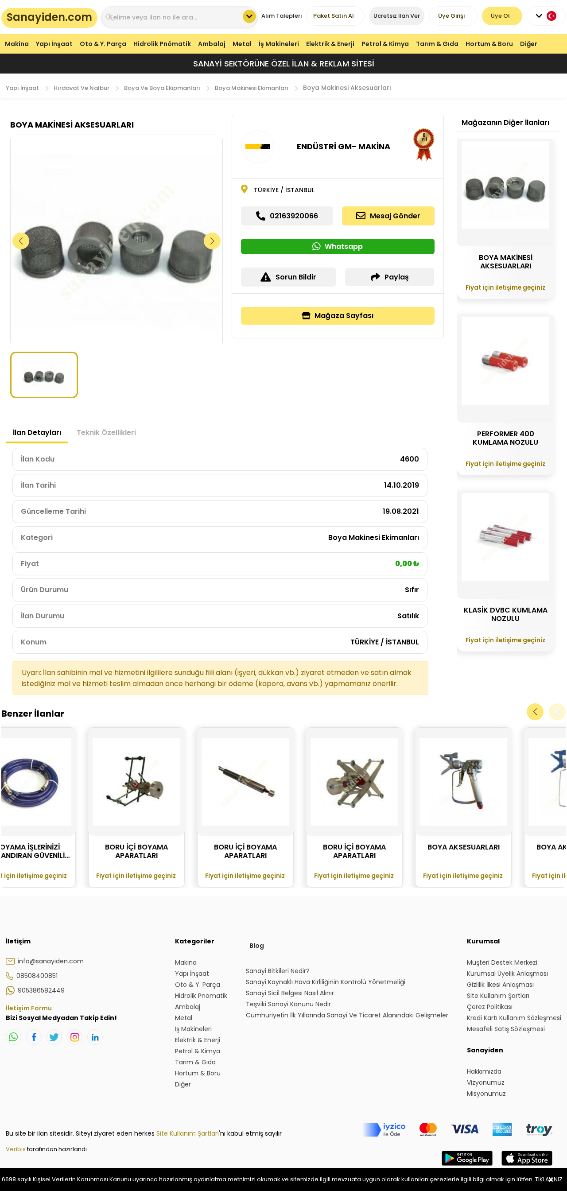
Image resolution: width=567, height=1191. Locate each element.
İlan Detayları (37, 432)
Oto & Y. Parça (103, 43)
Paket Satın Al (333, 16)
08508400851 (37, 975)
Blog (256, 945)
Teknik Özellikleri (106, 432)
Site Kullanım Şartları (187, 1133)
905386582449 (41, 990)
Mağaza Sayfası (344, 315)
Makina (17, 43)
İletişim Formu (29, 1008)
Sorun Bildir (296, 277)
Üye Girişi (451, 16)
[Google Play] (467, 1167)
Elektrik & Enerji (330, 43)
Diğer (528, 43)
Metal (242, 43)
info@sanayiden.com (51, 961)
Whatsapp (344, 246)
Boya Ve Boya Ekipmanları (162, 88)
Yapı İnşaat (54, 43)
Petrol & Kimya (385, 43)
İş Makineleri (279, 43)
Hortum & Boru (489, 43)
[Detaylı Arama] (249, 16)
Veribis (16, 1149)
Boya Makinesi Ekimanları (251, 88)
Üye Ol (500, 16)
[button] (212, 241)
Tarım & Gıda (437, 43)
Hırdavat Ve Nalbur (81, 88)
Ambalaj (211, 43)
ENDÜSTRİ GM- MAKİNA (343, 146)
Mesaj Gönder (395, 216)
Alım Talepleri (281, 16)
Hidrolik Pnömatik (162, 43)
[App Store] (526, 1167)
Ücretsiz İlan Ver (396, 16)
